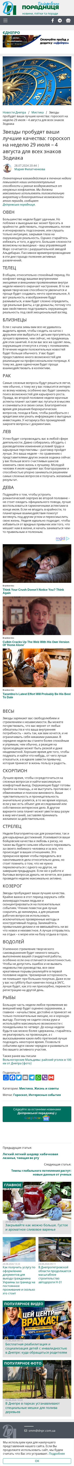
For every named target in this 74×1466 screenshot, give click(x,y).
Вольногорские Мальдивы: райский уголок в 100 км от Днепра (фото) (37, 1061)
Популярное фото (22, 1363)
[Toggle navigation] (5, 20)
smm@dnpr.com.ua (42, 1431)
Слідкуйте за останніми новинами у (37, 1113)
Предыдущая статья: (30, 1153)
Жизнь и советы (46, 1088)
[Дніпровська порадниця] (12, 1432)
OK (37, 1461)
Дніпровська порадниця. (19, 204)
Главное (12, 1185)
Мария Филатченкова (29, 169)
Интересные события (45, 1095)
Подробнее (57, 1454)
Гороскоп (20, 1095)
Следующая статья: (41, 1169)
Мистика (37, 112)
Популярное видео (23, 1304)
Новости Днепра (15, 112)
